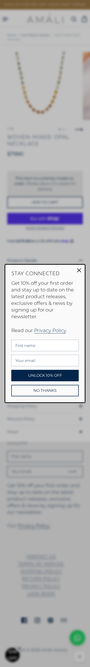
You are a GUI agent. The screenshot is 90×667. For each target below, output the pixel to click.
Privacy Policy (50, 330)
